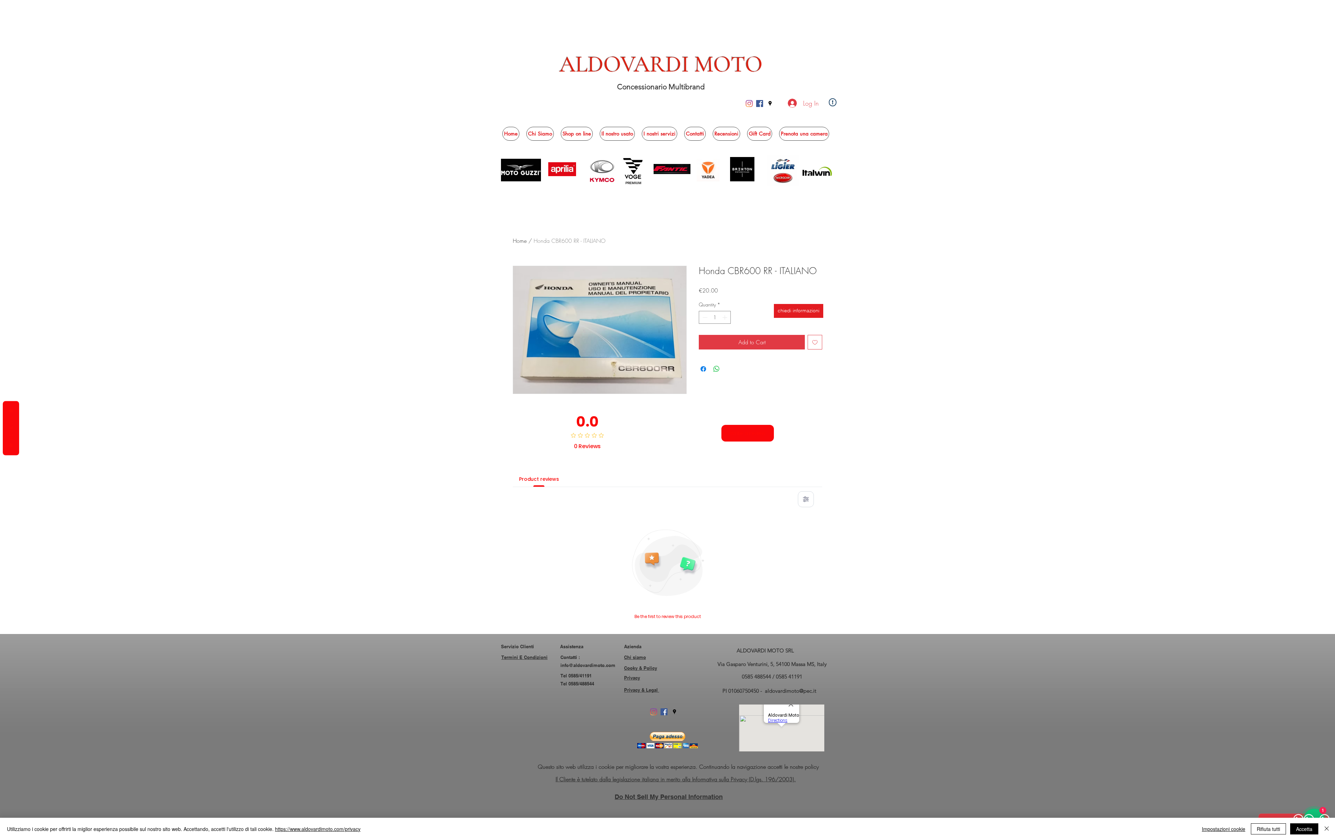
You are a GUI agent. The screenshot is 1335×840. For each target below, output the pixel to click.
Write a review (748, 433)
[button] (577, 134)
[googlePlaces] (770, 103)
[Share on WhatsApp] (716, 369)
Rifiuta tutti (1268, 828)
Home (520, 241)
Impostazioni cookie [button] (1223, 828)
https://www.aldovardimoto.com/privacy (318, 828)
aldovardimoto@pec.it (790, 690)
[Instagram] (749, 103)
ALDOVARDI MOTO (661, 64)
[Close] (1326, 828)
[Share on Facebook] (703, 369)
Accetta (1304, 828)
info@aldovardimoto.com (587, 665)
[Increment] (725, 317)
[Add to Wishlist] (815, 342)
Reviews (11, 428)
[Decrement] (704, 317)
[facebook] (759, 103)
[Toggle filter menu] (806, 499)
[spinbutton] (715, 317)
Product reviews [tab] (539, 479)
